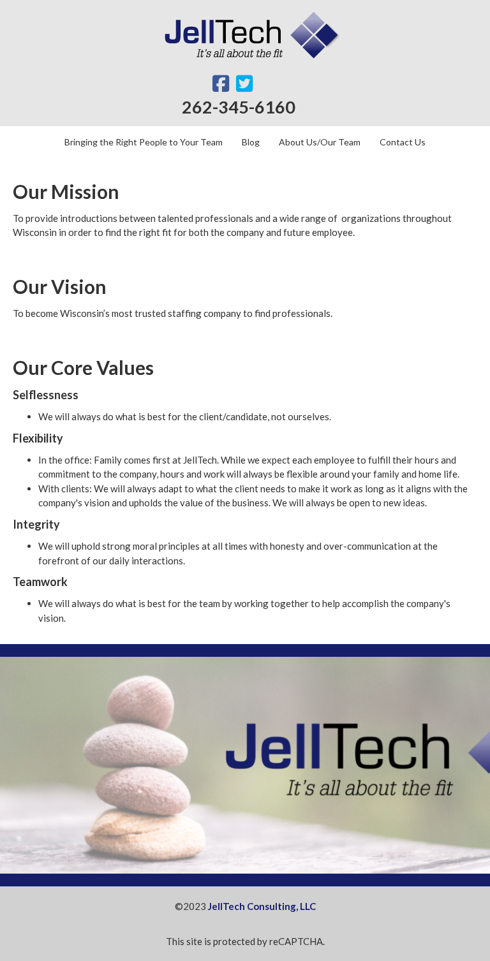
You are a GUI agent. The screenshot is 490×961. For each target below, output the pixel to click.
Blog (251, 141)
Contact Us (403, 141)
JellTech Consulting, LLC (262, 906)
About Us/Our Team (319, 141)
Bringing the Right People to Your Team (143, 141)
